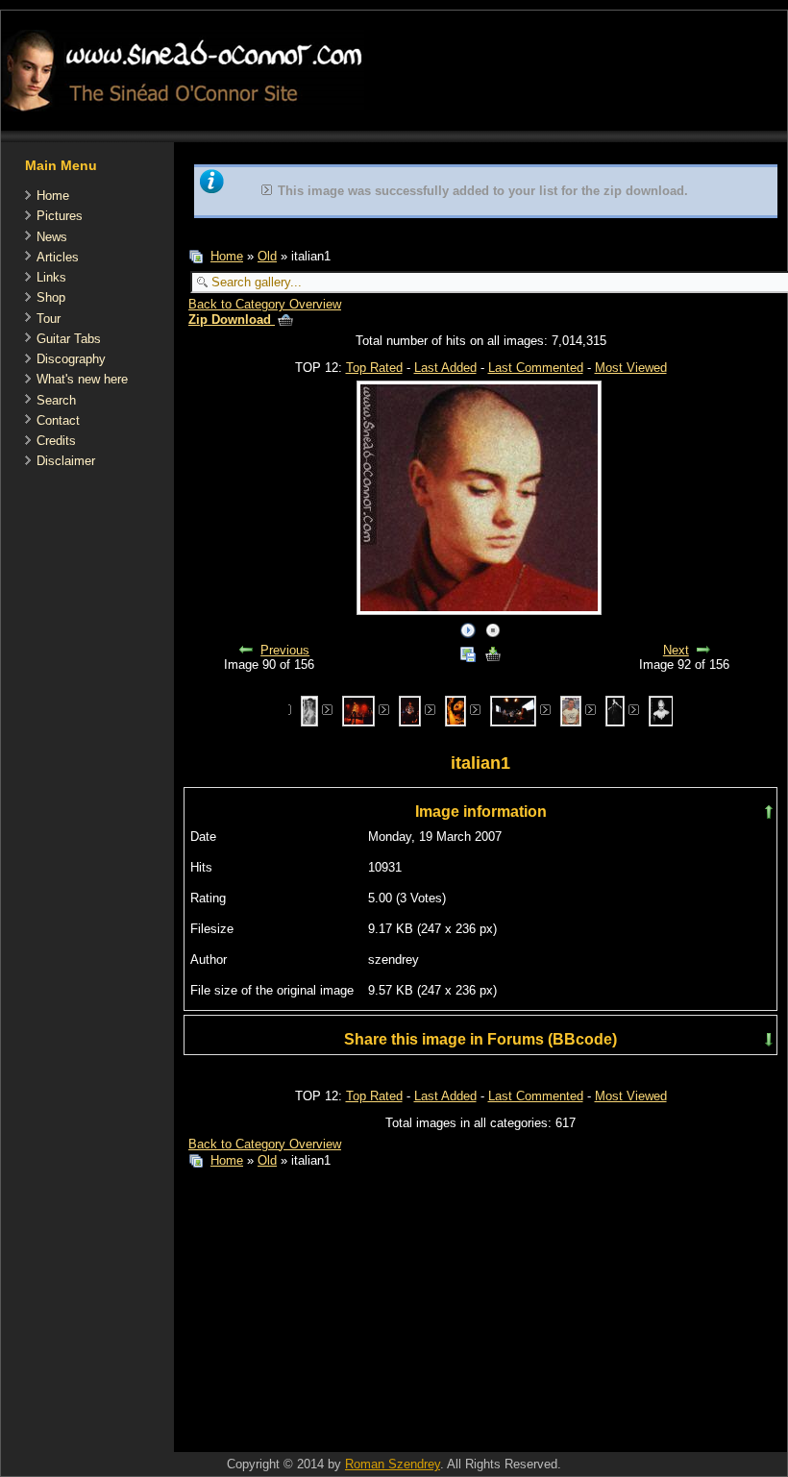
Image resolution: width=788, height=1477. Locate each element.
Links (51, 277)
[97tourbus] (512, 710)
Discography (71, 359)
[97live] (358, 710)
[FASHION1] (615, 710)
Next (676, 650)
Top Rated (374, 367)
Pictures (60, 216)
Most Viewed (631, 367)
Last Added (445, 367)
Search (56, 400)
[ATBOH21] (570, 710)
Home (53, 195)
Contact (58, 420)
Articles (58, 257)
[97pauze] (410, 710)
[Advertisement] (399, 1314)
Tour (49, 318)
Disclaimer (66, 461)
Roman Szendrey (392, 1464)
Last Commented (535, 367)
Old (267, 256)
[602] (309, 710)
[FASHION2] (662, 710)
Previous (284, 650)
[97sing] (455, 710)
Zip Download (231, 319)
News (52, 237)
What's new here (82, 379)
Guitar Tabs (69, 339)
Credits (56, 440)
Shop (51, 297)
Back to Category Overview (264, 304)
